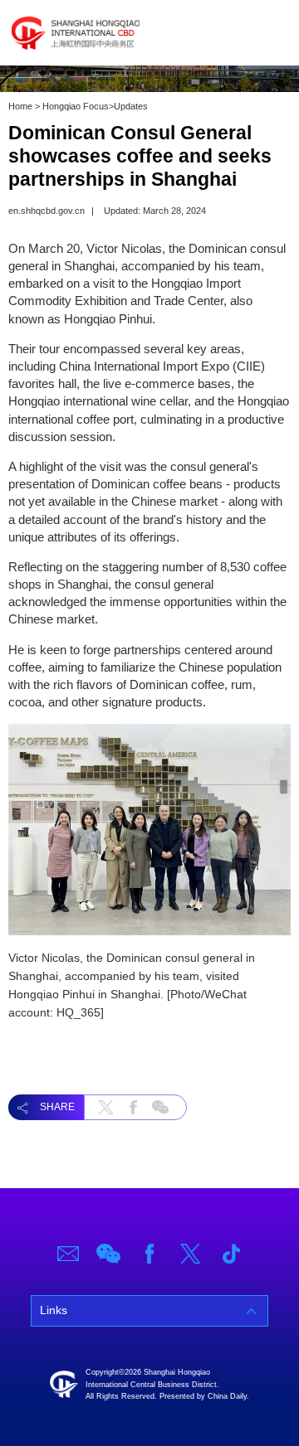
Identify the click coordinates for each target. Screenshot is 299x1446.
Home (20, 106)
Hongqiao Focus (75, 106)
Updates (131, 106)
